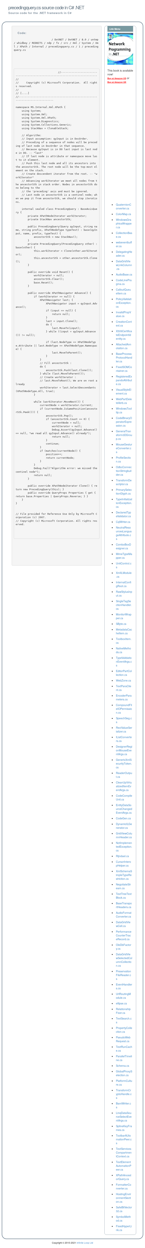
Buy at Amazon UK (116, 82)
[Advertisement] (122, 144)
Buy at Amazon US (116, 78)
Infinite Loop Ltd (85, 1242)
